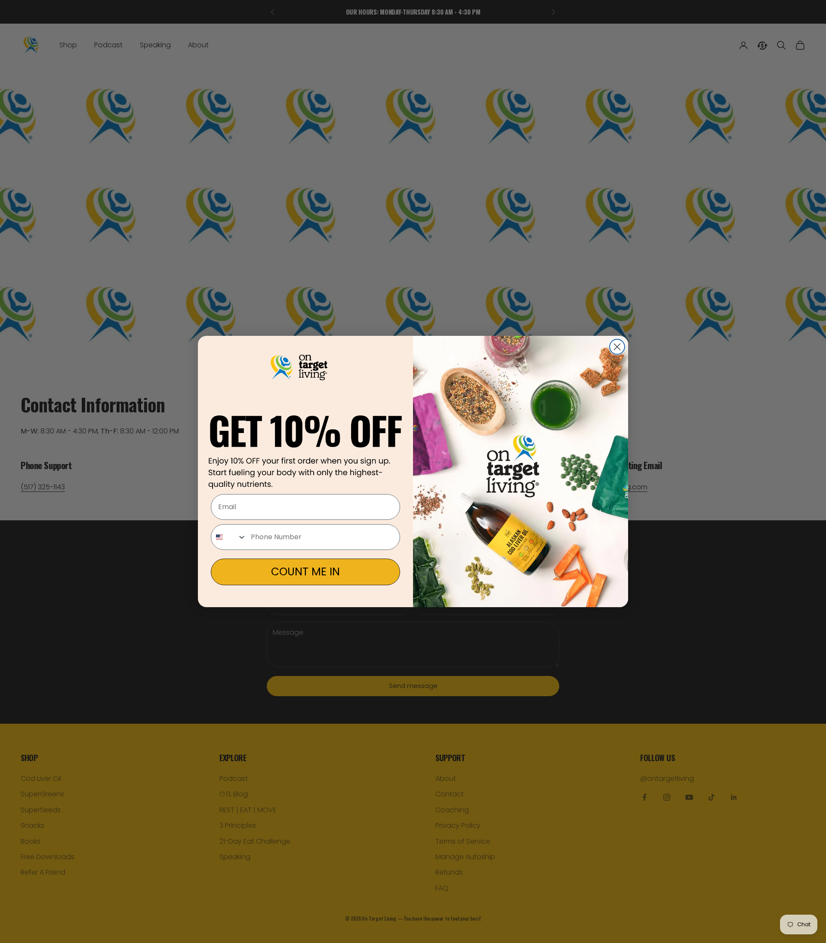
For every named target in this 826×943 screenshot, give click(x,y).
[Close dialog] (617, 346)
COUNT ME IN (305, 571)
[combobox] (229, 537)
